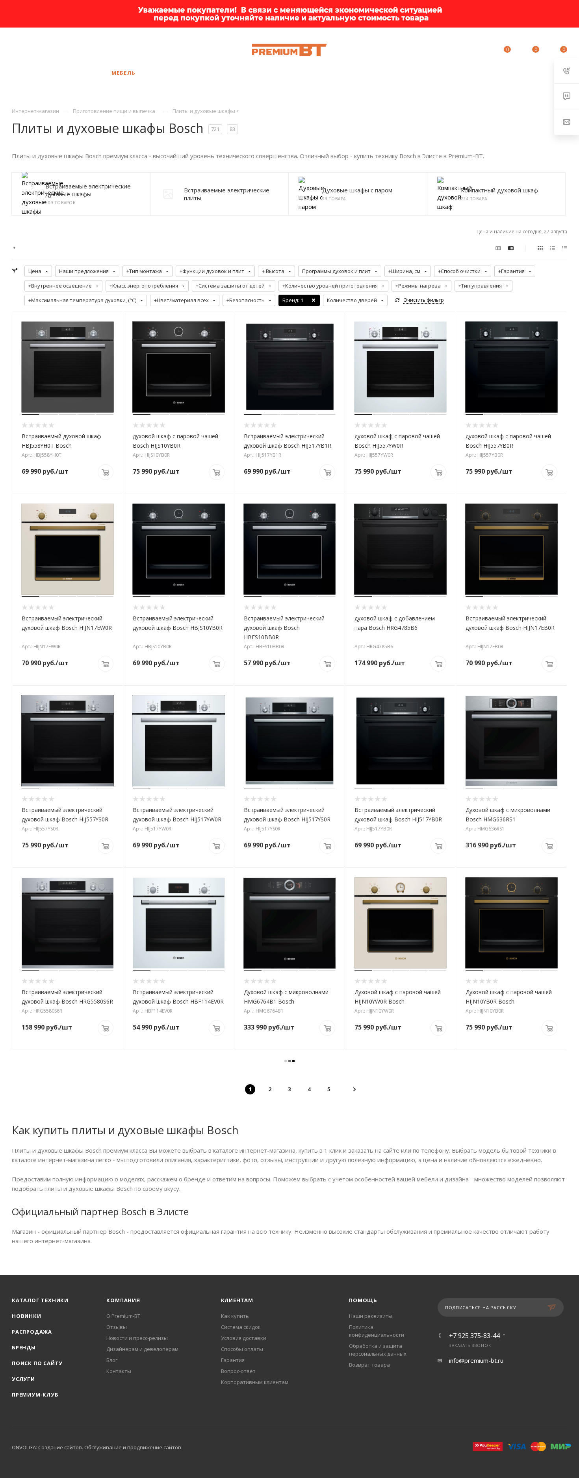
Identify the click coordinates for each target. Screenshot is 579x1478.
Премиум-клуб (35, 1394)
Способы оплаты (242, 1349)
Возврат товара (369, 1364)
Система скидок (241, 1326)
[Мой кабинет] (471, 50)
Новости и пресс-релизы (137, 1337)
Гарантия (233, 1360)
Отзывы (116, 1326)
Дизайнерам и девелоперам (142, 1349)
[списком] (552, 248)
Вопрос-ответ (238, 1371)
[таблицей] (564, 248)
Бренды (24, 1347)
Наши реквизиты (370, 1315)
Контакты (118, 1371)
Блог (111, 1360)
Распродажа (32, 1331)
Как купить (235, 1315)
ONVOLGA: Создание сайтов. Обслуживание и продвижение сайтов (96, 1447)
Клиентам (237, 1300)
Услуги (23, 1378)
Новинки (26, 1315)
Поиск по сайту (37, 1363)
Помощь (363, 1300)
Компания (123, 1300)
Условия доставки (243, 1337)
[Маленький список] (498, 248)
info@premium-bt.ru (476, 1360)
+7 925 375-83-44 (71, 50)
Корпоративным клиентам (254, 1382)
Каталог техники (40, 1300)
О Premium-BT (123, 1315)
